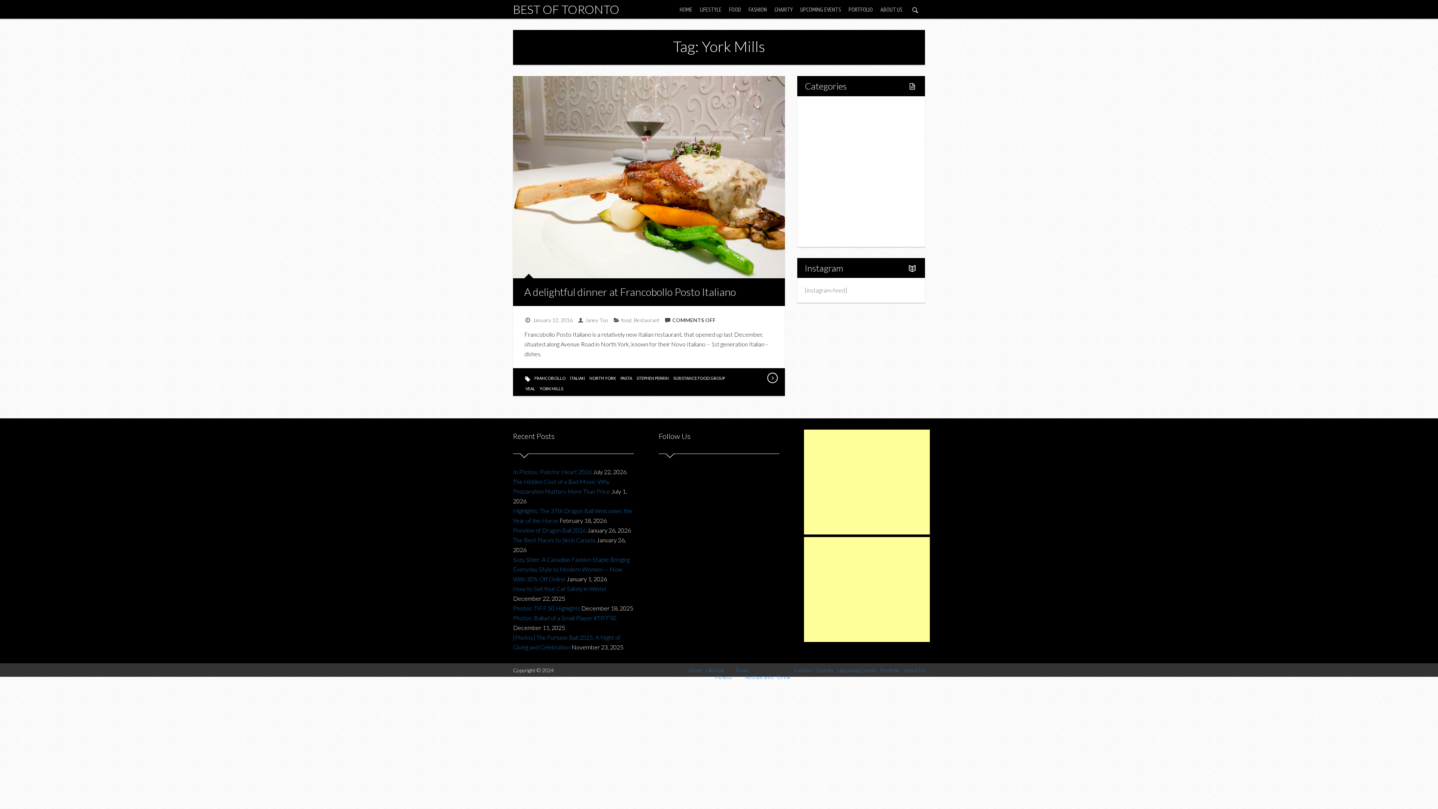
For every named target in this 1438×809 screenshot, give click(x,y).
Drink (827, 171)
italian (577, 378)
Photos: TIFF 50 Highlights (546, 608)
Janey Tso (596, 320)
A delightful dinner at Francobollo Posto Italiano (630, 291)
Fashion (758, 9)
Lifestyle (711, 9)
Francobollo (549, 378)
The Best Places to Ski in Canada (554, 539)
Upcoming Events (820, 9)
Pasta (626, 378)
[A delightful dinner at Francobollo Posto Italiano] (772, 378)
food (626, 320)
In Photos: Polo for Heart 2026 (552, 471)
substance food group (699, 378)
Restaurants (836, 158)
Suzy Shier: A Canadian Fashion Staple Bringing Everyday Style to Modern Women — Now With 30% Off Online (571, 569)
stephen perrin (653, 378)
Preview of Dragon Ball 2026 (549, 530)
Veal (530, 388)
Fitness (829, 133)
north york (602, 378)
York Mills (551, 388)
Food (735, 9)
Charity (783, 9)
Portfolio (861, 9)
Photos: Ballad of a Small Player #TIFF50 (564, 617)
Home (686, 9)
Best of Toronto (566, 9)
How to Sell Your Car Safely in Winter (560, 588)
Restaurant (646, 320)
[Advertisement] (867, 482)
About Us (891, 9)
